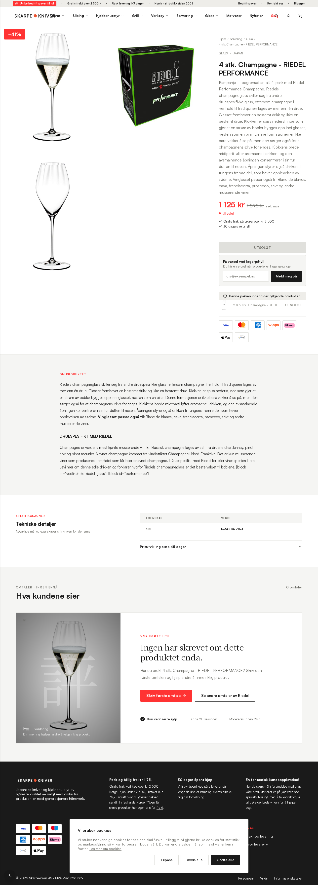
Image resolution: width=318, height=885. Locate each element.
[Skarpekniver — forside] (35, 15)
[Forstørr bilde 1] (95, 32)
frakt (160, 807)
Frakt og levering (259, 836)
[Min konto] (288, 16)
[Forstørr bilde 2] (199, 32)
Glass (209, 15)
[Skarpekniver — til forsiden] (50, 780)
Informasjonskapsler (288, 878)
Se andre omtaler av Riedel (225, 695)
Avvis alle (194, 860)
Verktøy (157, 15)
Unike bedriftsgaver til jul (37, 3)
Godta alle (225, 860)
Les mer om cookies (105, 849)
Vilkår (264, 878)
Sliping (78, 15)
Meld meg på (286, 276)
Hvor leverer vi (257, 844)
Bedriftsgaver (247, 3)
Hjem (222, 39)
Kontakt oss (275, 3)
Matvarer (234, 15)
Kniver (55, 15)
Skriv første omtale (163, 695)
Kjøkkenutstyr (108, 15)
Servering (184, 15)
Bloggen (299, 3)
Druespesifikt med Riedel (191, 460)
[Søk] (276, 16)
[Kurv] (300, 16)
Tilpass (166, 860)
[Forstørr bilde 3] (95, 161)
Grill (135, 15)
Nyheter (256, 15)
